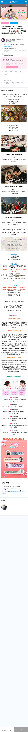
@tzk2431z (13, 488)
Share (24, 5)
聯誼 (6, 74)
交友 (6, 71)
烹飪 (16, 71)
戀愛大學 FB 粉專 (8, 55)
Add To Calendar (8, 46)
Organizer (3, 730)
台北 (21, 71)
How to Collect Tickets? (12, 67)
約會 (11, 71)
